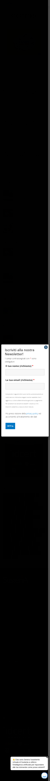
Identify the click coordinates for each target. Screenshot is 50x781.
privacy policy (32, 413)
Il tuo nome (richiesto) (19, 365)
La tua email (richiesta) (20, 380)
